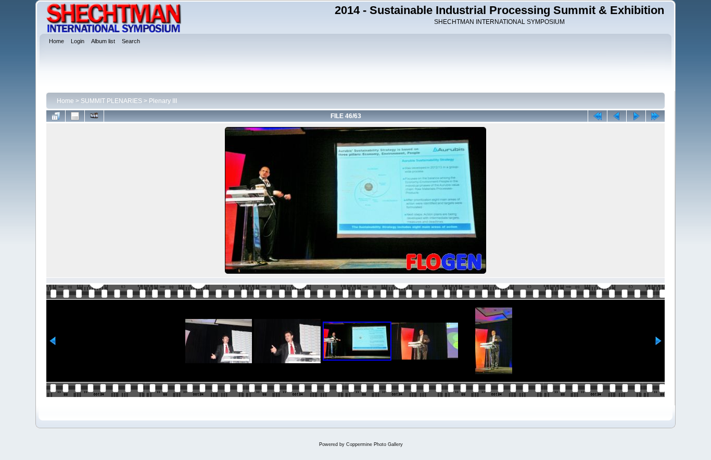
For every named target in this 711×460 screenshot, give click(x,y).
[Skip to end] (655, 116)
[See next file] (636, 116)
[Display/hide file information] (75, 116)
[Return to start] (597, 116)
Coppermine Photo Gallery (374, 444)
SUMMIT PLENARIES (111, 101)
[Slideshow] (94, 116)
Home (65, 101)
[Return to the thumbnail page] (55, 116)
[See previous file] (616, 116)
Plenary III (163, 101)
